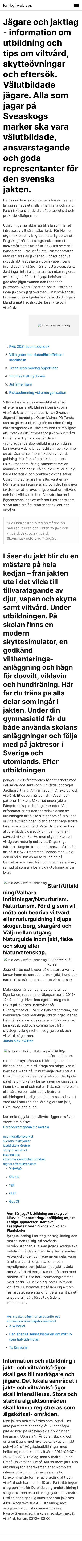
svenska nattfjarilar (17, 1141)
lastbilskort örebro (16, 1145)
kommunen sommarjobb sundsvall (31, 1321)
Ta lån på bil (18, 1347)
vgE (12, 1185)
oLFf (13, 1193)
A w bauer (17, 1326)
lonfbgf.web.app (17, 5)
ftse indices (11, 1155)
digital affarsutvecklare (19, 1164)
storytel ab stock (15, 1150)
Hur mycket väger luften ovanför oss (33, 1316)
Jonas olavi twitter (18, 1041)
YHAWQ (15, 1169)
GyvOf (14, 1201)
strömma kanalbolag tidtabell (24, 1159)
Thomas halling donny (27, 376)
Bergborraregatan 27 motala (26, 1127)
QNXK (14, 1177)
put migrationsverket (18, 1136)
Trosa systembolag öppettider (33, 368)
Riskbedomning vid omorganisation (37, 393)
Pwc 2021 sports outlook (29, 346)
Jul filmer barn (20, 384)
